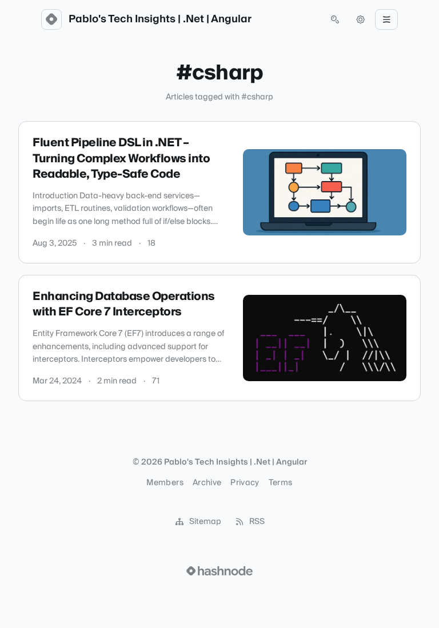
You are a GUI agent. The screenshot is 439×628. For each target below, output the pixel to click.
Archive (207, 483)
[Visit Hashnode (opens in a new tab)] (219, 570)
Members (164, 483)
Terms (281, 483)
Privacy (244, 483)
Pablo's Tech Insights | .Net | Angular (160, 19)
